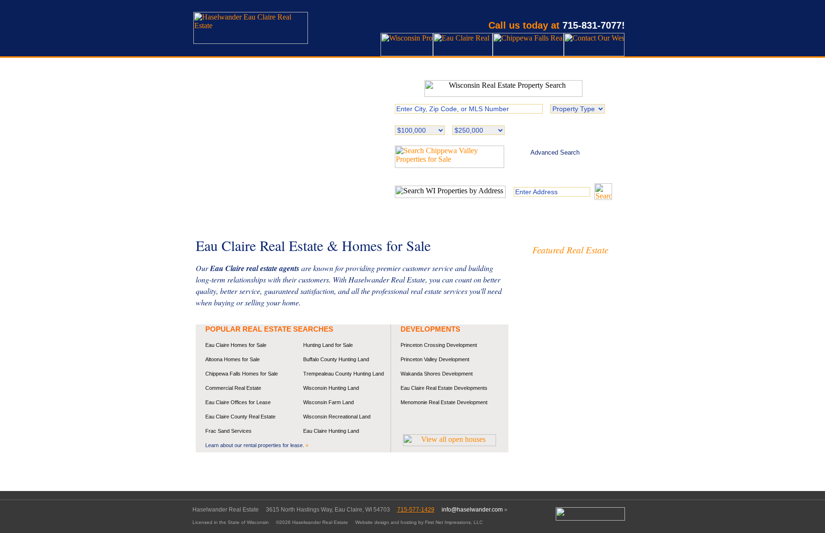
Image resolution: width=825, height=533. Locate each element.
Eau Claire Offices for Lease (238, 402)
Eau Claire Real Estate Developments (444, 388)
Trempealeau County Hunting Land (343, 373)
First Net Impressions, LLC (454, 522)
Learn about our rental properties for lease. (256, 445)
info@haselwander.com (472, 509)
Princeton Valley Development (435, 359)
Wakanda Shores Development (437, 373)
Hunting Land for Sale (328, 345)
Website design (372, 522)
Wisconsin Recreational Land (336, 416)
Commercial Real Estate (233, 388)
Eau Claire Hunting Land (331, 431)
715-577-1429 (415, 509)
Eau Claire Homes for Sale (235, 345)
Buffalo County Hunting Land (336, 359)
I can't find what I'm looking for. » (555, 163)
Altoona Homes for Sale (232, 359)
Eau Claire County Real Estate (240, 416)
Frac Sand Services (228, 431)
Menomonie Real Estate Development (444, 402)
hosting (409, 522)
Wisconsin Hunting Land (331, 388)
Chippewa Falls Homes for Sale (241, 373)
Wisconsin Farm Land (328, 402)
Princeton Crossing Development (439, 345)
